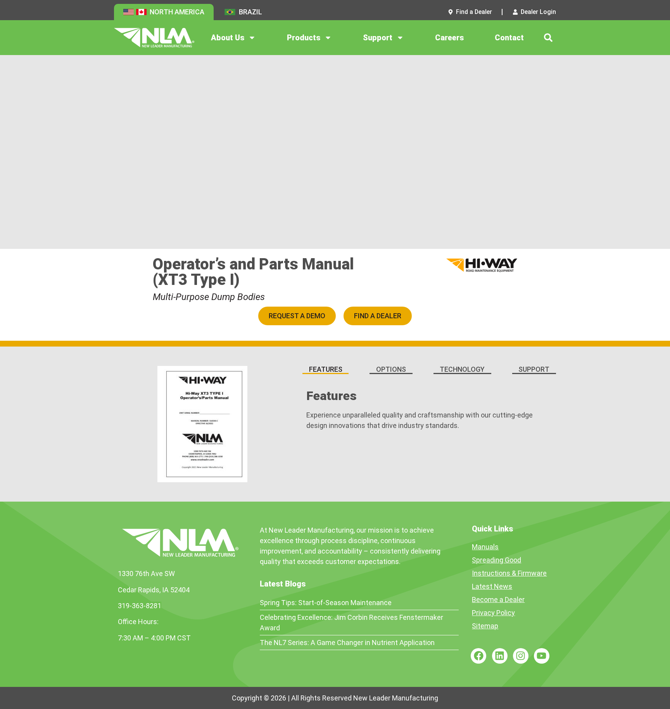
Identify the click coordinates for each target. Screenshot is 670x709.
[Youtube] (541, 656)
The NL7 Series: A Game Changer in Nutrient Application (347, 642)
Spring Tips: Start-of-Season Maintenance (326, 603)
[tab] (325, 370)
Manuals (485, 547)
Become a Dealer (498, 599)
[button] (548, 37)
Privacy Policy (493, 613)
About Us (227, 37)
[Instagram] (520, 656)
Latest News (492, 586)
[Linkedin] (500, 656)
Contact (509, 37)
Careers (449, 37)
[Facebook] (478, 656)
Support (377, 37)
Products (303, 37)
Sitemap (485, 626)
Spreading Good (496, 560)
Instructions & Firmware (509, 573)
